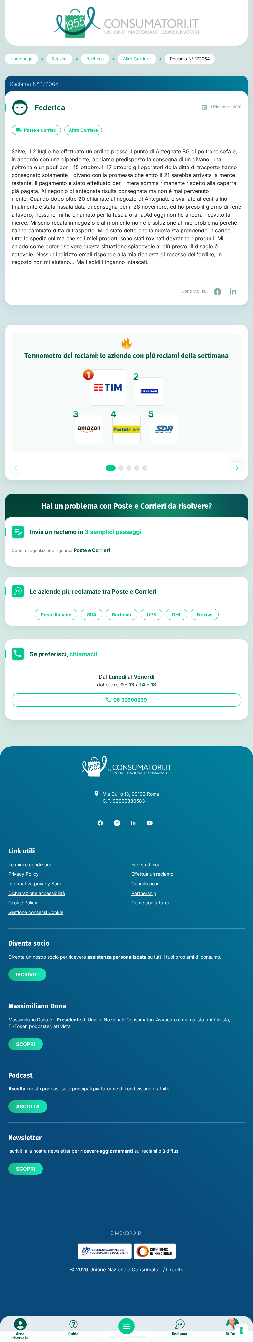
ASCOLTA (28, 1106)
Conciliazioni (144, 883)
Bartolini (121, 614)
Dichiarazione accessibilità (36, 893)
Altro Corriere (83, 130)
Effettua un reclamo (152, 874)
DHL (176, 614)
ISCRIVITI (27, 974)
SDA (91, 614)
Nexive (204, 614)
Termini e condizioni (29, 864)
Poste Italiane (56, 614)
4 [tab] (136, 468)
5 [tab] (144, 468)
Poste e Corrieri (40, 130)
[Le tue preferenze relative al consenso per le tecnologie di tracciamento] (241, 1330)
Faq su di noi (145, 864)
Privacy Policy (23, 874)
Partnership (143, 893)
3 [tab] (128, 468)
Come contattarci (150, 902)
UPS (151, 614)
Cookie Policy (22, 902)
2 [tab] (121, 468)
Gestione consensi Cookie (35, 912)
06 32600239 (130, 700)
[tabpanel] (126, 392)
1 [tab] (111, 468)
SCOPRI (25, 1044)
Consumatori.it (126, 23)
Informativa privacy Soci (34, 883)
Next (236, 467)
